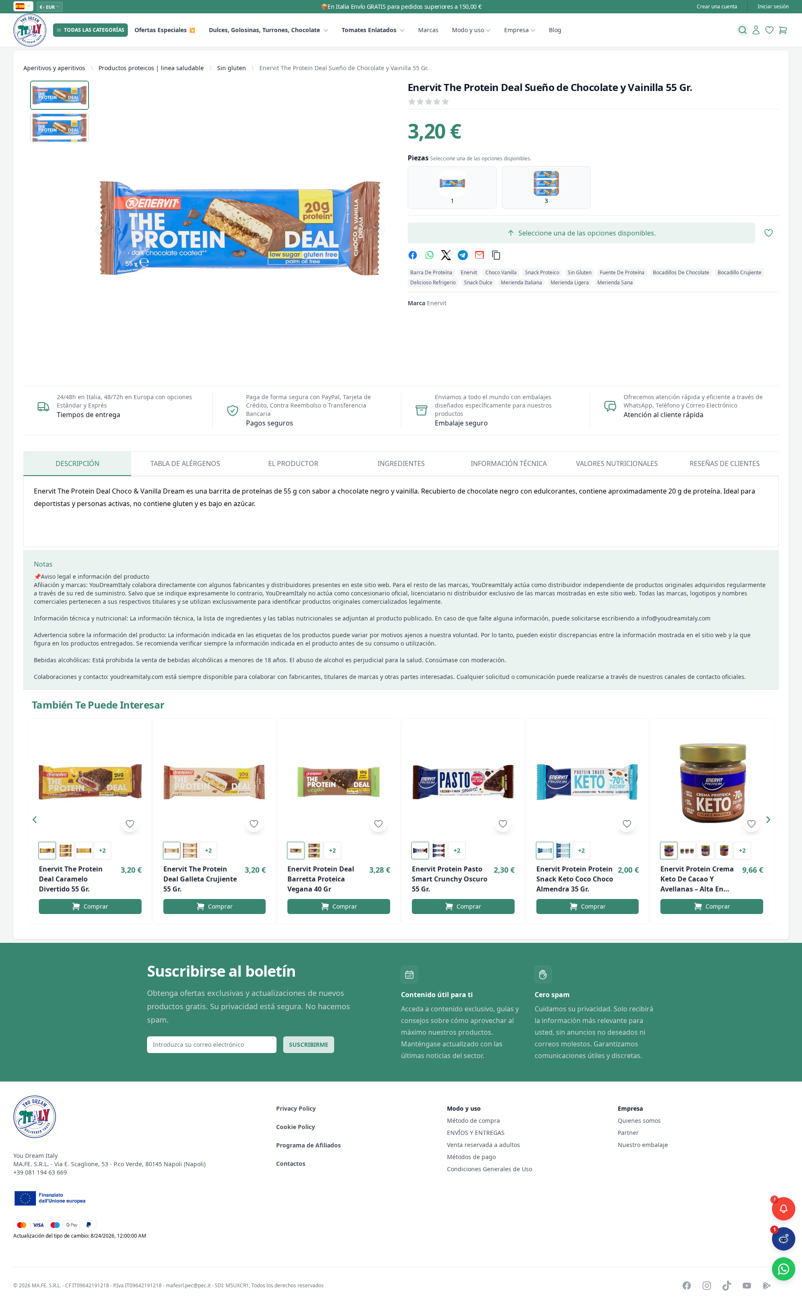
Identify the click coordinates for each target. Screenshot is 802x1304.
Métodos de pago (471, 1157)
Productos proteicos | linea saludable (151, 68)
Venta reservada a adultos (483, 1145)
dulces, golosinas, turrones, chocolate (264, 30)
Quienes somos (639, 1120)
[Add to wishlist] (130, 823)
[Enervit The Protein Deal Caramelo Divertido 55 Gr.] (90, 782)
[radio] (452, 187)
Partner (628, 1133)
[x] (446, 255)
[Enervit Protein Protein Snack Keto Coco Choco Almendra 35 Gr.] (587, 782)
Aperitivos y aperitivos (54, 68)
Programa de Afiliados (308, 1145)
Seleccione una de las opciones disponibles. (587, 233)
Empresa (516, 30)
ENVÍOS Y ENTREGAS (476, 1133)
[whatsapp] (429, 255)
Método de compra (473, 1120)
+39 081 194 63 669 (40, 1172)
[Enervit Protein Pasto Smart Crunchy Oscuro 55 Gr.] (463, 782)
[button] (36, 821)
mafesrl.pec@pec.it (188, 1285)
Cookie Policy (295, 1127)
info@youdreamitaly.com (676, 618)
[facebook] (413, 255)
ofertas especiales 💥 (165, 30)
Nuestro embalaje (643, 1145)
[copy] (496, 255)
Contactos (290, 1163)
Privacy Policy (296, 1108)
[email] (480, 255)
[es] (23, 6)
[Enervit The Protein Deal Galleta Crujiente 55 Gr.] (214, 782)
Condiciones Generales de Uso (489, 1169)
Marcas (428, 30)
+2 (102, 850)
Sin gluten (231, 68)
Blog (555, 30)
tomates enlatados (369, 30)
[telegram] (463, 255)
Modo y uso (468, 30)
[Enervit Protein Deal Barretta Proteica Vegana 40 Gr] (338, 782)
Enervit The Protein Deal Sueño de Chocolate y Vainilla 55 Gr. (344, 68)
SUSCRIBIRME (308, 1044)
